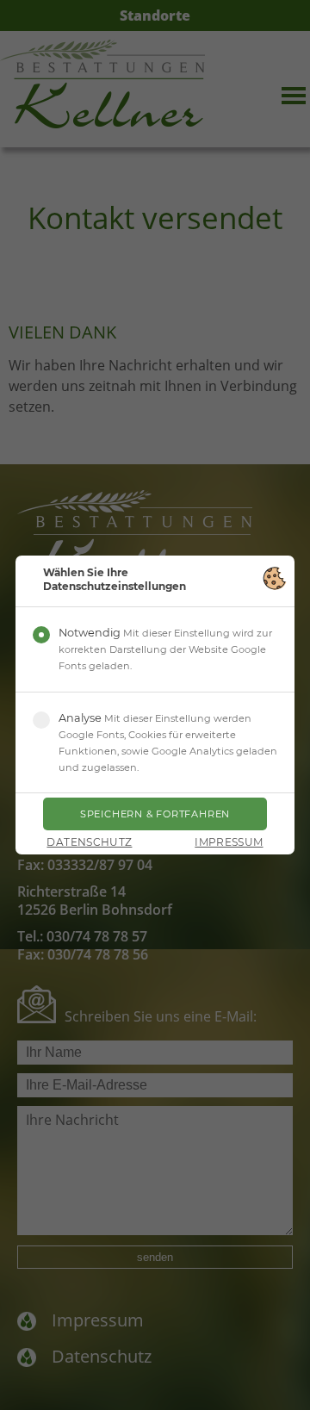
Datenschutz (89, 842)
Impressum (229, 842)
